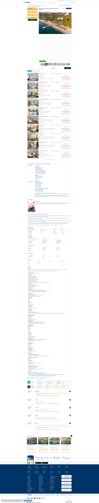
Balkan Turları (40, 487)
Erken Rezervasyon (41, 491)
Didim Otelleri (28, 472)
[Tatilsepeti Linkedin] (68, 462)
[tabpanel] (49, 117)
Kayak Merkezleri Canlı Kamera (53, 476)
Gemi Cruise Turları (29, 480)
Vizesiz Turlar (51, 488)
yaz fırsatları (50, 2)
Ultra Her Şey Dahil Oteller (30, 488)
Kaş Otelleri (66, 466)
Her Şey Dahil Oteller (29, 487)
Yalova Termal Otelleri (41, 481)
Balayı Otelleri (40, 489)
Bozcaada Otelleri (37, 472)
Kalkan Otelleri (51, 467)
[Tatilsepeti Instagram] (65, 462)
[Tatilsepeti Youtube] (67, 462)
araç (39, 2)
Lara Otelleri (36, 467)
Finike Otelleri (66, 467)
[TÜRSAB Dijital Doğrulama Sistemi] (69, 501)
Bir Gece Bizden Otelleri (52, 486)
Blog (75, 0)
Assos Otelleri (66, 472)
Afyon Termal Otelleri (52, 482)
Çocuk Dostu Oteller (29, 489)
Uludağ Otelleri (51, 475)
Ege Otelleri (40, 486)
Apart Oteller (28, 478)
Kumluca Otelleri (29, 467)
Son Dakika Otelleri (41, 475)
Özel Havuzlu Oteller (41, 478)
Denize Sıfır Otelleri (41, 477)
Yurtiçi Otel (28, 475)
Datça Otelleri (44, 472)
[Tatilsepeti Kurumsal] (29, 494)
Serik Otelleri (44, 466)
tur (33, 2)
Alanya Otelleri (51, 466)
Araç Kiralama (29, 491)
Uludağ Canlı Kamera (52, 477)
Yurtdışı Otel (28, 484)
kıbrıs (42, 2)
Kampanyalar (51, 485)
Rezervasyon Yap (69, 8)
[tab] (29, 71)
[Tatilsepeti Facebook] (62, 462)
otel (31, 2)
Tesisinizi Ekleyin (73, 0)
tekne (46, 2)
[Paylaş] (63, 8)
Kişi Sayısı (53, 67)
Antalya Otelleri (40, 484)
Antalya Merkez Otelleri (45, 467)
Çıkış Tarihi (34, 12)
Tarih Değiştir (66, 75)
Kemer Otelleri (59, 466)
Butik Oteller (28, 486)
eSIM (64, 0)
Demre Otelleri (59, 467)
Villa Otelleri (28, 482)
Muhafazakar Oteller (41, 488)
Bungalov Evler (29, 481)
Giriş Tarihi (29, 12)
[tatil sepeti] (26, 2)
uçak (37, 2)
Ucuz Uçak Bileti (29, 483)
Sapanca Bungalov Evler (41, 482)
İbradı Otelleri (36, 466)
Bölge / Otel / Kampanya (31, 9)
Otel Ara (32, 19)
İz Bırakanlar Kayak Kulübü (53, 478)
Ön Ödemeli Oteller (52, 487)
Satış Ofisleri (67, 0)
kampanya (54, 2)
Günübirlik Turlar (41, 480)
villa (44, 2)
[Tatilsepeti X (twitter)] (64, 462)
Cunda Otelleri (59, 472)
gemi (35, 2)
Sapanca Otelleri (52, 481)
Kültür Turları (28, 476)
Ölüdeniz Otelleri (52, 472)
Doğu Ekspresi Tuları (52, 483)
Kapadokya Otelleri (52, 480)
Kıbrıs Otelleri (40, 476)
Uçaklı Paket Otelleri (41, 483)
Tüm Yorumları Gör (49, 433)
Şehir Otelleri (28, 477)
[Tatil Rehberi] (60, 462)
